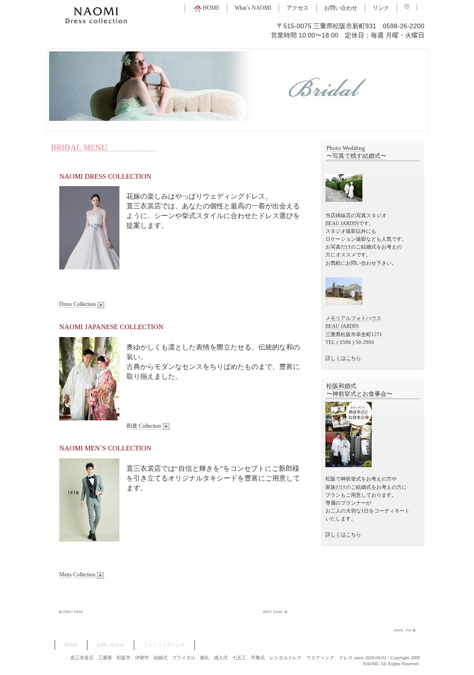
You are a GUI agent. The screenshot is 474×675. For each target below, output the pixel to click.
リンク (381, 8)
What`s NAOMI (253, 8)
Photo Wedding (345, 147)
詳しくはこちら (343, 358)
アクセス (298, 8)
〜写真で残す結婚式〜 (356, 155)
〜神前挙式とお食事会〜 (359, 393)
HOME (211, 8)
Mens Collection (77, 574)
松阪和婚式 (341, 385)
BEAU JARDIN (342, 223)
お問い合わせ (340, 8)
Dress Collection (77, 304)
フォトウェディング (164, 644)
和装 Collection (143, 426)
